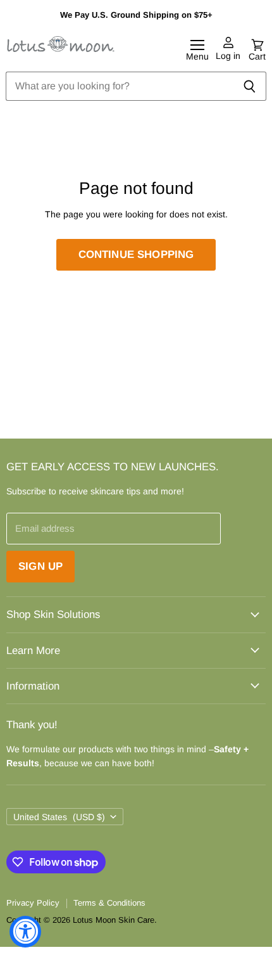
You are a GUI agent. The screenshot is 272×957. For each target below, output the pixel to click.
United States (59, 817)
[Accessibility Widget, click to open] (25, 931)
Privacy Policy (32, 903)
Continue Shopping (136, 254)
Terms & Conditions (109, 903)
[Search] (249, 86)
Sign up (40, 566)
